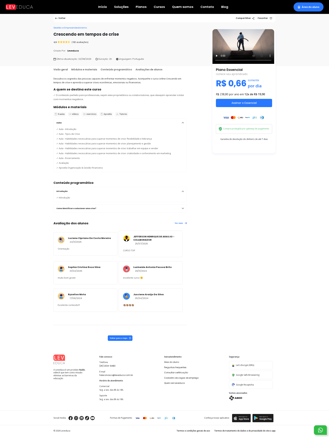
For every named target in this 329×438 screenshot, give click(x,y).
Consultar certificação (176, 372)
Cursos (159, 7)
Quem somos (182, 7)
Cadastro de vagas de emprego (181, 377)
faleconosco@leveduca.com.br (116, 375)
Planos (141, 7)
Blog (224, 7)
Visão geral (60, 69)
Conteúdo (116, 69)
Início (102, 7)
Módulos (84, 69)
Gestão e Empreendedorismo (70, 27)
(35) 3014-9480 (107, 365)
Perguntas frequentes (175, 367)
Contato (207, 7)
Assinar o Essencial (244, 103)
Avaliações (149, 69)
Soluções (121, 7)
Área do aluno (171, 362)
